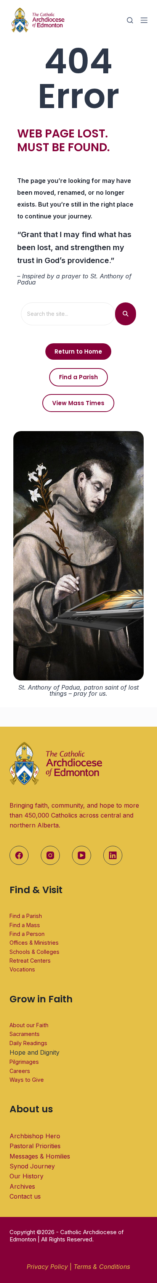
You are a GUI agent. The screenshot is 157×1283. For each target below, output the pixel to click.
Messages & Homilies (40, 1156)
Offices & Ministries (34, 942)
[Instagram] (50, 855)
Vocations (22, 969)
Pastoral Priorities (35, 1146)
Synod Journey (32, 1166)
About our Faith (29, 1025)
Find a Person (27, 934)
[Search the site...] (125, 313)
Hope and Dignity (34, 1052)
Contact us (25, 1196)
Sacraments (25, 1034)
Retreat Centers (30, 960)
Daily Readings (28, 1043)
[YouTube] (81, 855)
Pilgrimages (24, 1061)
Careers (20, 1071)
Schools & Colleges (34, 952)
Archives (22, 1186)
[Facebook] (19, 855)
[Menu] (144, 20)
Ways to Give (27, 1079)
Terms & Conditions (102, 1266)
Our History (26, 1176)
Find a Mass (25, 925)
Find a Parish (26, 916)
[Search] (130, 20)
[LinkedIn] (112, 855)
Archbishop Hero (35, 1136)
